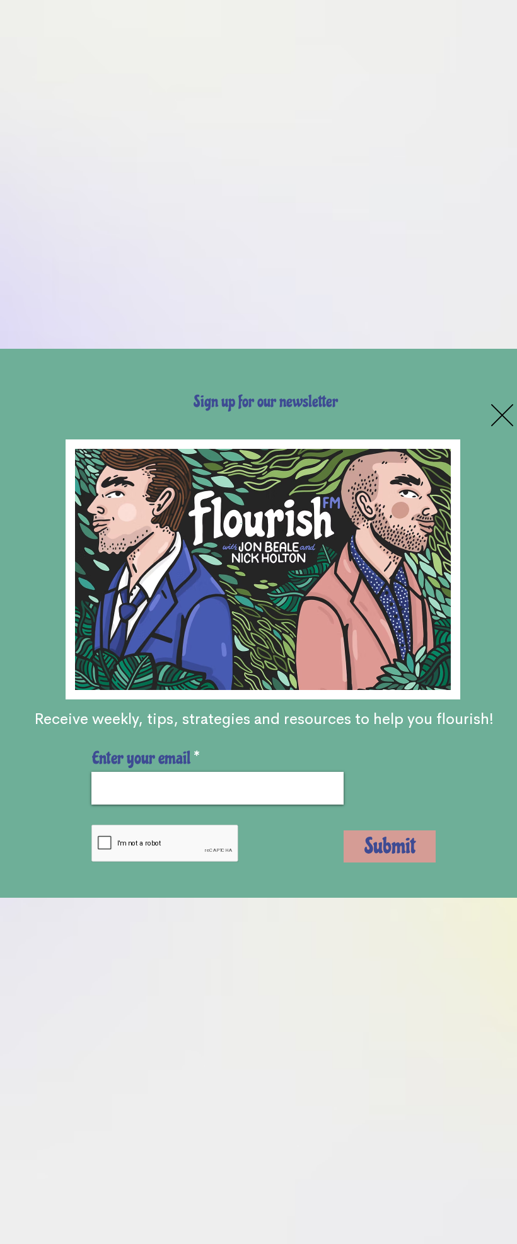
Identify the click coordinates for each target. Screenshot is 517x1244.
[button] (502, 415)
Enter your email (141, 758)
